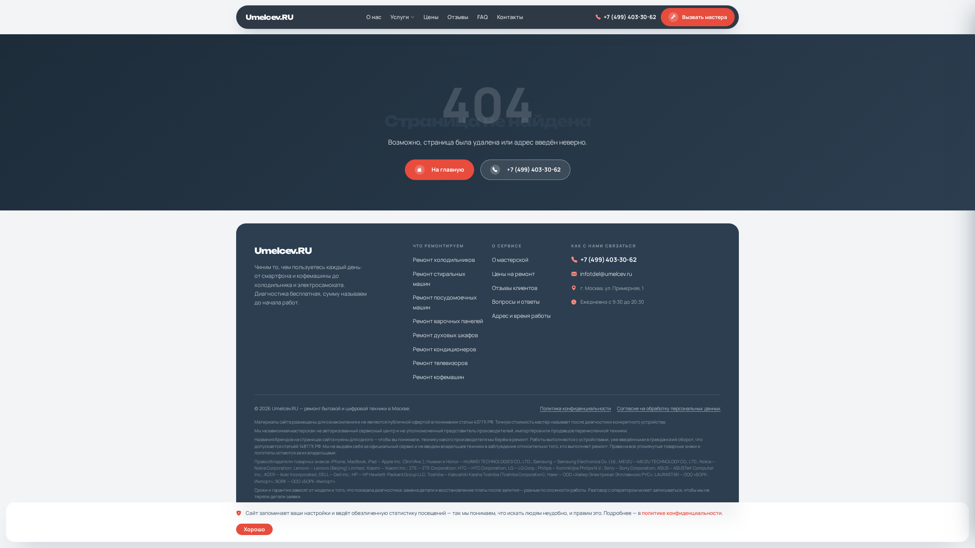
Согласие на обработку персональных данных (669, 408)
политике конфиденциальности (682, 513)
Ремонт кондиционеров (444, 349)
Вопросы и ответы (516, 301)
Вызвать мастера (704, 17)
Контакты (510, 17)
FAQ (482, 17)
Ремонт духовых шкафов (445, 335)
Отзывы (458, 17)
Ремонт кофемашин (438, 377)
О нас (373, 17)
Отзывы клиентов (514, 288)
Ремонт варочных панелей (448, 321)
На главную (448, 170)
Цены (431, 17)
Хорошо (254, 529)
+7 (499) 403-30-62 (630, 17)
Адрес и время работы (521, 315)
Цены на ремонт (513, 273)
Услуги (399, 17)
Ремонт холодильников (444, 259)
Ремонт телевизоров (440, 362)
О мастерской (510, 259)
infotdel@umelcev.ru (606, 273)
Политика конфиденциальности (575, 408)
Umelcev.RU (269, 17)
